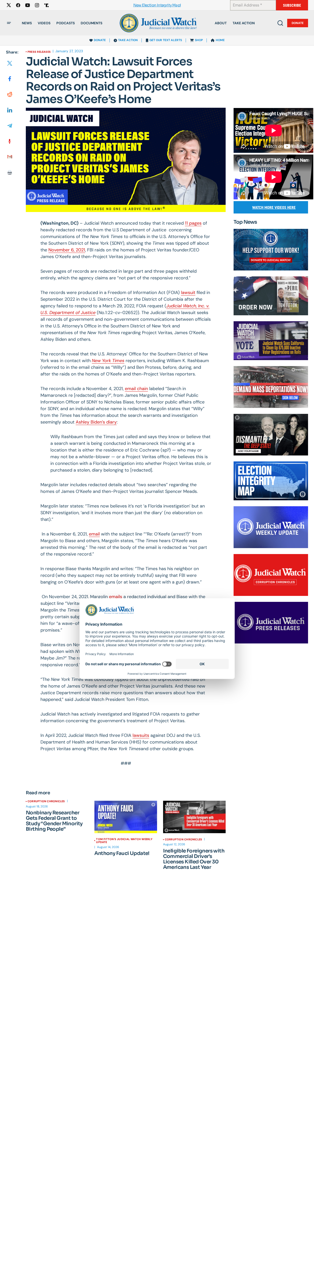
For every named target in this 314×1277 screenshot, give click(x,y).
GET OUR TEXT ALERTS (165, 40)
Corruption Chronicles (46, 801)
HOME (220, 40)
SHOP (199, 40)
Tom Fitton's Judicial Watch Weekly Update (124, 841)
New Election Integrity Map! (157, 5)
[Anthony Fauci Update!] (125, 817)
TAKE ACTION (128, 40)
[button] (9, 23)
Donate (298, 23)
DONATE (100, 40)
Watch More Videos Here (274, 207)
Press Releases (39, 51)
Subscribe (292, 5)
